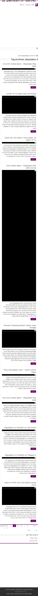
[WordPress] (17, 592)
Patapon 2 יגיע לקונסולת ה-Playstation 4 (20, 455)
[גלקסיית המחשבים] (19, 1)
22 (7, 528)
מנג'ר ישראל (33, 538)
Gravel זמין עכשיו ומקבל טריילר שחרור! (21, 94)
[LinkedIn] (20, 592)
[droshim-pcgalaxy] (19, 50)
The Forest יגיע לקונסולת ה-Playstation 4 (20, 428)
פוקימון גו (25, 589)
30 (36, 530)
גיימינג (31, 589)
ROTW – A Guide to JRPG (27, 5)
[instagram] (15, 592)
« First (35, 526)
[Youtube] (19, 592)
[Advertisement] (19, 26)
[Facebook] (24, 592)
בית (35, 55)
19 (18, 526)
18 (21, 526)
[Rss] (25, 592)
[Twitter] (22, 592)
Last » (28, 530)
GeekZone (19, 589)
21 (11, 526)
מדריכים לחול (33, 541)
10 (27, 526)
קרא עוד (33, 87)
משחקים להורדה (10, 589)
